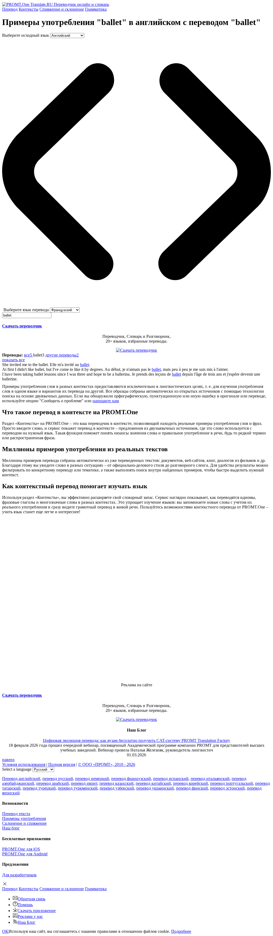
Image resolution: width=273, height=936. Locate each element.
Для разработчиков (19, 875)
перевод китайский (153, 783)
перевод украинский (155, 788)
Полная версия (61, 764)
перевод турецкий (39, 788)
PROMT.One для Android (24, 854)
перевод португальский (231, 783)
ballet (84, 364)
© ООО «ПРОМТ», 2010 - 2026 (106, 764)
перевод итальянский (210, 778)
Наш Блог (26, 922)
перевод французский (131, 778)
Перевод (10, 9)
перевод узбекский (117, 788)
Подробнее (181, 931)
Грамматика (96, 9)
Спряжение (61, 9)
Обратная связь (31, 899)
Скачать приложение (37, 910)
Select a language (16, 769)
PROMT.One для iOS (21, 849)
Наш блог (11, 828)
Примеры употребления (24, 818)
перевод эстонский (227, 788)
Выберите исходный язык (25, 35)
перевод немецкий (92, 778)
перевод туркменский (78, 788)
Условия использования (23, 764)
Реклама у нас (30, 916)
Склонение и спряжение (24, 823)
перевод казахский (116, 783)
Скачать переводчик (22, 326)
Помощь (25, 904)
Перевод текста (16, 813)
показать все (13, 360)
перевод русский (57, 778)
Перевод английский (21, 778)
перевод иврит (84, 783)
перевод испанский (170, 778)
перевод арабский (52, 783)
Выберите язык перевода (26, 309)
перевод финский (192, 788)
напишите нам (106, 401)
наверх (8, 759)
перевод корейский (190, 783)
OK (5, 931)
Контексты (28, 9)
